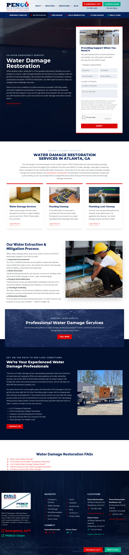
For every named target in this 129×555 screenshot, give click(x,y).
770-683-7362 (92, 8)
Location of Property (89, 81)
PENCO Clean (113, 4)
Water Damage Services (22, 206)
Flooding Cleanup (59, 206)
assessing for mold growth (56, 173)
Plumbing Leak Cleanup (102, 206)
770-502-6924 (111, 8)
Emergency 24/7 (93, 4)
